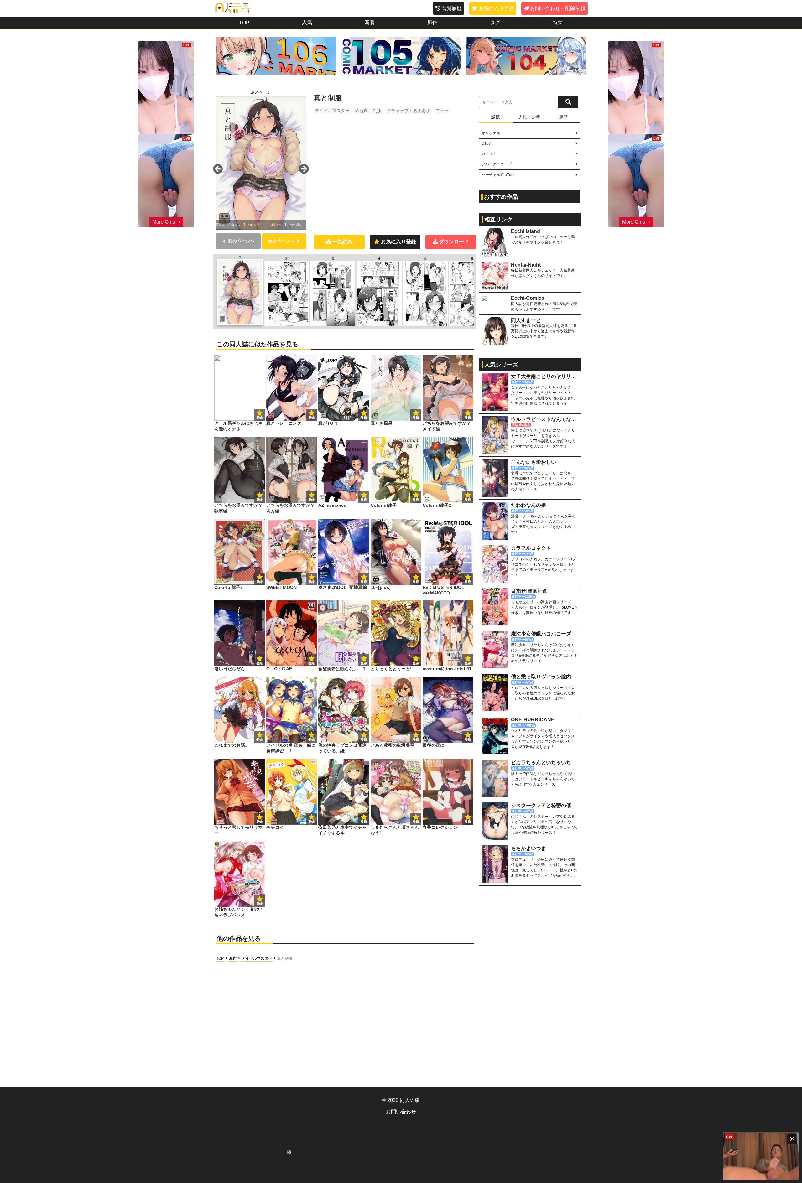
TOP (244, 22)
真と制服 (284, 958)
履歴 (563, 117)
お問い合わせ (401, 1111)
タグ (495, 22)
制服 (377, 110)
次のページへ (281, 240)
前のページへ (241, 240)
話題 (495, 117)
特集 (558, 22)
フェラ (442, 110)
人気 (307, 22)
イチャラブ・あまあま (408, 110)
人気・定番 (529, 117)
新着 (370, 22)
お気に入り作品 (496, 8)
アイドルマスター (332, 110)
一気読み (342, 241)
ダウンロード (454, 241)
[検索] (568, 102)
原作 (432, 22)
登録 (311, 417)
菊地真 (361, 110)
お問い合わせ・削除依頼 (557, 8)
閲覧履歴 (452, 8)
